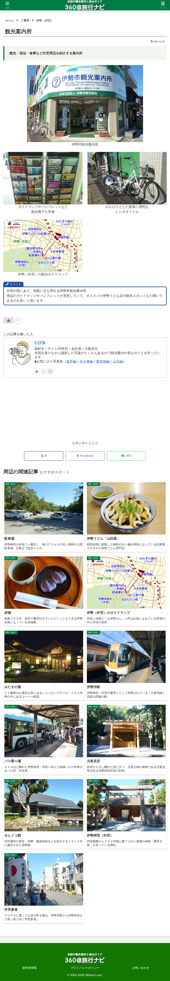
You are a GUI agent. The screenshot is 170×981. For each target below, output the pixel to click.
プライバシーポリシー (85, 967)
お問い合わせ (140, 967)
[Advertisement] (85, 411)
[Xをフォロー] (43, 371)
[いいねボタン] (8, 320)
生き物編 (86, 361)
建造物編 (102, 361)
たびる (40, 342)
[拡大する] (138, 70)
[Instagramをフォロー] (50, 371)
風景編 (71, 361)
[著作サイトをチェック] (36, 371)
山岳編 (118, 361)
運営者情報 (29, 967)
